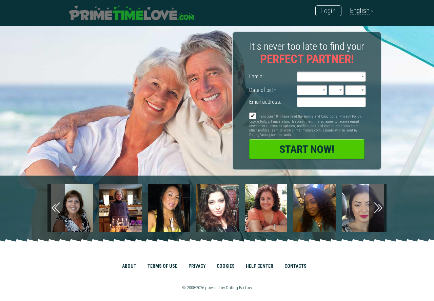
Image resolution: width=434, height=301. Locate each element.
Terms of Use (162, 266)
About (129, 266)
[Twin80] (276, 208)
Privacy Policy (350, 116)
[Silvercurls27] (82, 208)
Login (328, 11)
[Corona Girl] (228, 208)
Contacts (295, 266)
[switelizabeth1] (325, 208)
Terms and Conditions (320, 116)
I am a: (256, 76)
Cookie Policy (259, 121)
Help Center (259, 266)
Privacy (197, 266)
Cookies (226, 266)
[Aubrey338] (131, 208)
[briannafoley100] (179, 208)
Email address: (265, 102)
